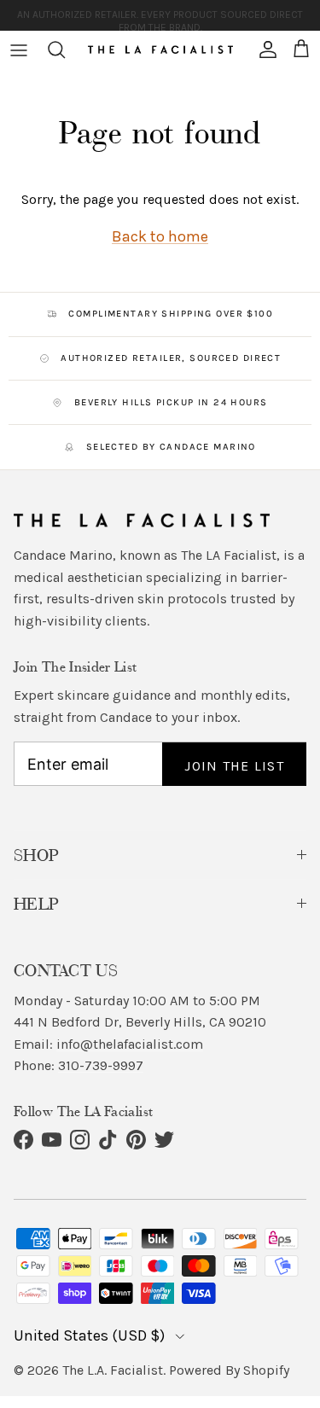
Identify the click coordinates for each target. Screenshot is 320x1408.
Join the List (234, 766)
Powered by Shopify (229, 1370)
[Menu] (19, 49)
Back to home (160, 236)
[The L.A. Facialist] (160, 49)
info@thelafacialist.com (129, 1044)
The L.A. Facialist (112, 1370)
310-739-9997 (100, 1065)
